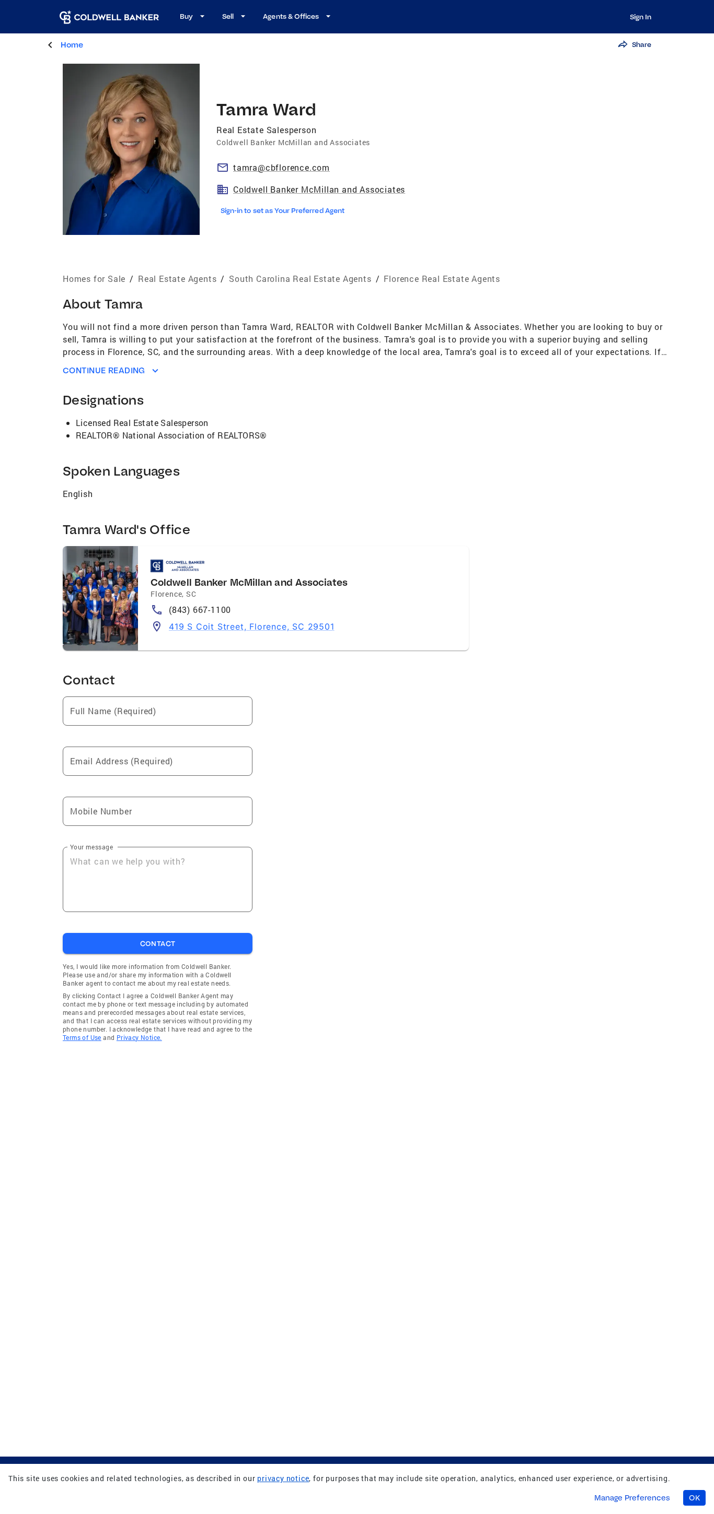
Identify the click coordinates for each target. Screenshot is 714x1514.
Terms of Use (82, 1037)
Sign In (640, 17)
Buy (186, 16)
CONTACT (158, 943)
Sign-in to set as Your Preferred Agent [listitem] (282, 210)
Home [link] (72, 45)
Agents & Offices (291, 16)
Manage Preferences (632, 1498)
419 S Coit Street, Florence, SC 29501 (252, 626)
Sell (228, 16)
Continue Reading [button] (104, 370)
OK (694, 1498)
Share (641, 44)
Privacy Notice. (139, 1037)
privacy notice (283, 1478)
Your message (91, 847)
